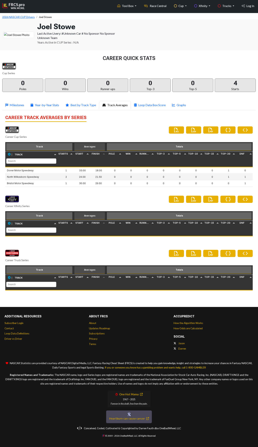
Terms (92, 344)
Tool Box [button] (128, 6)
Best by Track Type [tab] (83, 105)
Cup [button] (181, 6)
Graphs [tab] (181, 105)
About (92, 323)
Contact (9, 328)
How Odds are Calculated (188, 328)
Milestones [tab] (17, 105)
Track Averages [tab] (117, 105)
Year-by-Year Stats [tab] (47, 105)
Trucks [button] (227, 6)
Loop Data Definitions (17, 333)
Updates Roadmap (99, 328)
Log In (250, 6)
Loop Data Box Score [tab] (152, 105)
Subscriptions (97, 333)
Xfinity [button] (203, 6)
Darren (182, 348)
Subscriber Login (14, 323)
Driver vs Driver (13, 338)
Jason (181, 343)
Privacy (93, 338)
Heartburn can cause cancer (127, 418)
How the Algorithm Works (188, 323)
